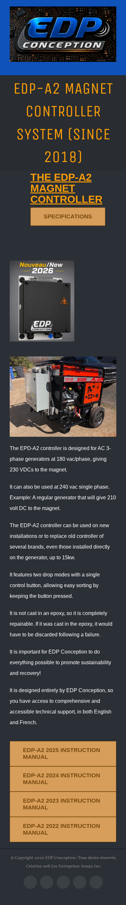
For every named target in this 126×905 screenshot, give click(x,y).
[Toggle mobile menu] (113, 65)
